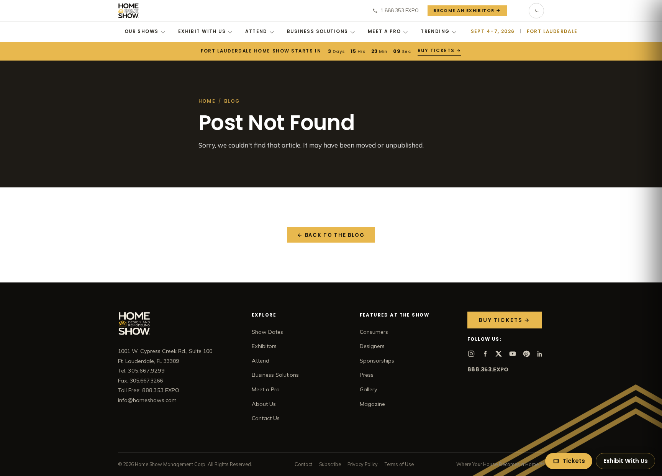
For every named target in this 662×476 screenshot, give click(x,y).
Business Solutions (317, 31)
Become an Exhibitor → (467, 10)
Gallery (368, 389)
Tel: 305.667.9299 (141, 370)
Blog (232, 101)
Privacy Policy (362, 464)
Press (367, 374)
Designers (372, 346)
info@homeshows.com (147, 400)
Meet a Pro (384, 31)
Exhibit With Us (202, 31)
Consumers (374, 331)
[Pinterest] (526, 354)
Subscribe (330, 464)
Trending (435, 31)
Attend (256, 31)
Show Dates (267, 331)
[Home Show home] (128, 10)
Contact (303, 464)
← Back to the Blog (331, 235)
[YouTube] (512, 354)
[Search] (518, 10)
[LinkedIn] (540, 354)
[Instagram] (471, 354)
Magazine (372, 403)
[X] (499, 354)
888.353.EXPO (487, 369)
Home (206, 101)
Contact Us (266, 418)
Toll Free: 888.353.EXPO (148, 390)
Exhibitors (264, 346)
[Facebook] (485, 354)
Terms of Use (399, 464)
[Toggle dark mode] (536, 10)
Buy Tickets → (439, 51)
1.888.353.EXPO (399, 10)
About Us (264, 403)
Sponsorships (377, 360)
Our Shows (142, 31)
